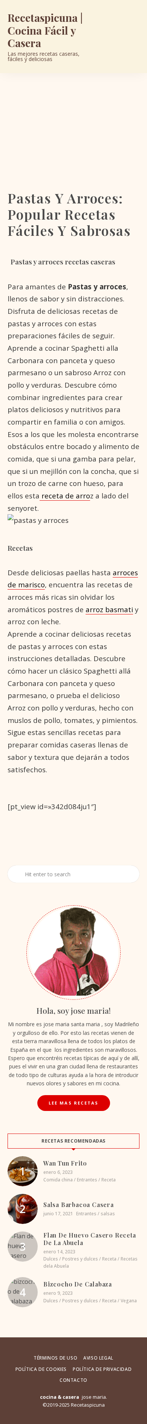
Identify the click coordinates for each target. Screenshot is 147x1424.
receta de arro (65, 495)
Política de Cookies (41, 1369)
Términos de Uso (55, 1358)
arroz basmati (109, 609)
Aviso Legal (98, 1358)
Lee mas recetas (74, 1103)
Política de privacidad (102, 1369)
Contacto (73, 1380)
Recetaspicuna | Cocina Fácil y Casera (45, 30)
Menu (131, 36)
